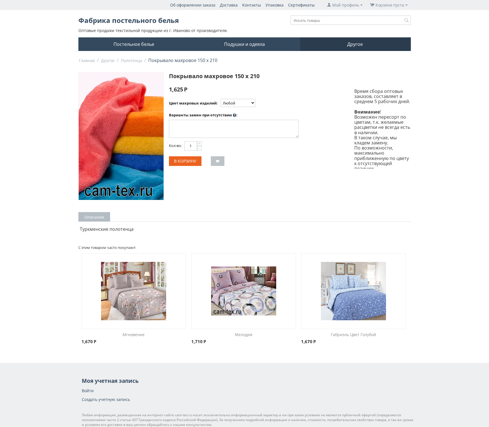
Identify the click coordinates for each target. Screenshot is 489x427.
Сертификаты (301, 5)
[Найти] (406, 20)
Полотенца (131, 60)
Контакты (251, 5)
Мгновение (134, 334)
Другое (355, 44)
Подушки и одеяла (244, 44)
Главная (87, 60)
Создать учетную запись (106, 399)
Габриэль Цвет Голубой (353, 334)
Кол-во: (175, 145)
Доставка (229, 5)
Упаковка (274, 5)
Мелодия (243, 334)
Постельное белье (133, 44)
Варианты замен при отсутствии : (203, 115)
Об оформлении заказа (192, 5)
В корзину (185, 161)
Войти (88, 390)
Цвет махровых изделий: (193, 103)
